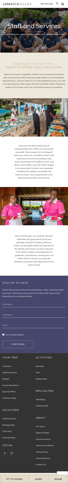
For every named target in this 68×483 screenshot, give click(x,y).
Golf (38, 372)
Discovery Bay (8, 437)
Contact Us (41, 464)
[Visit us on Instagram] (11, 453)
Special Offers (9, 391)
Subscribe (18, 344)
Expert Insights (42, 432)
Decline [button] (58, 479)
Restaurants (41, 379)
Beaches (40, 366)
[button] (57, 4)
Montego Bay (8, 425)
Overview (6, 366)
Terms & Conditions (45, 445)
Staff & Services (9, 372)
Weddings (40, 399)
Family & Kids (42, 406)
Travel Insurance (43, 439)
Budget (5, 379)
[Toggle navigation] (62, 4)
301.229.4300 (46, 4)
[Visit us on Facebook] (4, 453)
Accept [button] (38, 479)
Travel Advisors (43, 458)
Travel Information (10, 385)
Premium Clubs (9, 398)
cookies (18, 479)
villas (46, 290)
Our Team (40, 426)
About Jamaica (9, 418)
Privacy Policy (42, 452)
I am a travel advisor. (15, 335)
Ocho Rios (7, 431)
